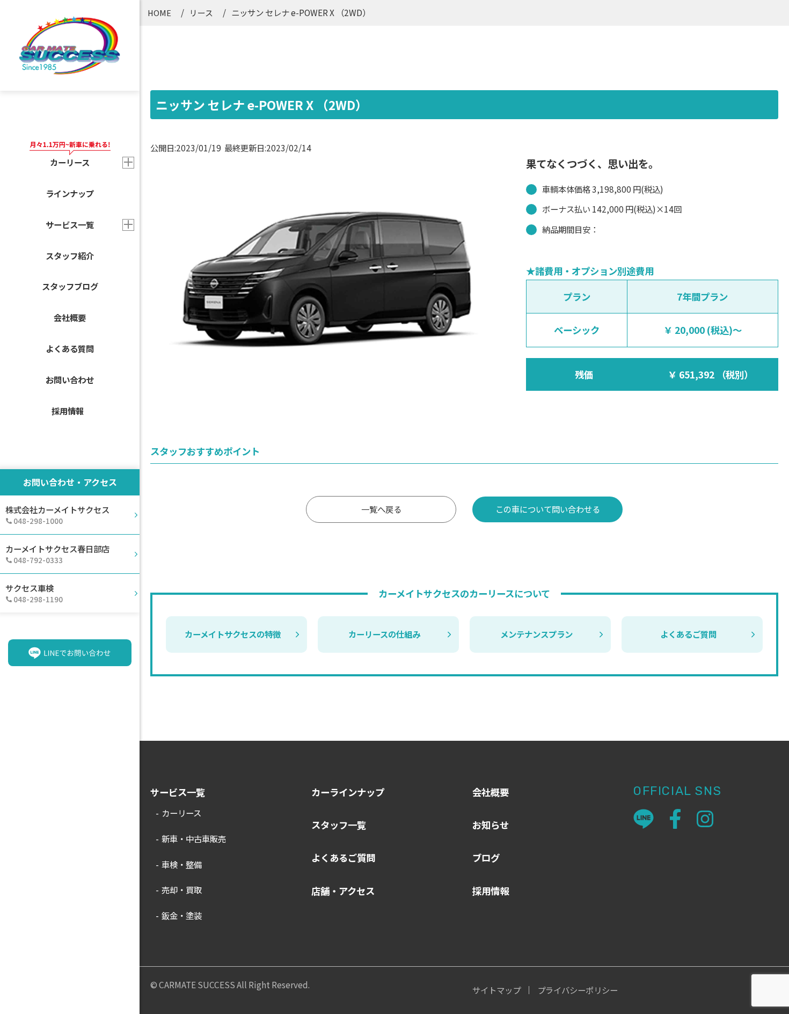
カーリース (181, 813)
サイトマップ (496, 990)
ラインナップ (70, 193)
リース (201, 12)
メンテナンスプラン (536, 634)
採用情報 (68, 411)
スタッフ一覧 (338, 824)
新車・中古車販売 (194, 838)
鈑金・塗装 (182, 915)
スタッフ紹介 (70, 255)
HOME (159, 12)
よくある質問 (70, 348)
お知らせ (490, 824)
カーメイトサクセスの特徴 (233, 634)
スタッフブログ (70, 286)
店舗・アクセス (343, 891)
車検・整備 (182, 864)
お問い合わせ (70, 379)
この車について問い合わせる (547, 509)
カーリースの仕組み (384, 634)
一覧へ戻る (381, 509)
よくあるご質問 (688, 634)
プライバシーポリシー (577, 990)
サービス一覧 (70, 224)
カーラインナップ (347, 792)
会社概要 (70, 317)
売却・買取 (182, 889)
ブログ (486, 857)
